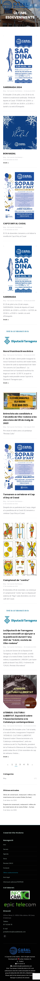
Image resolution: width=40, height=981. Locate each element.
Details (5, 163)
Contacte (6, 868)
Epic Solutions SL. (26, 959)
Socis (5, 858)
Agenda (5, 854)
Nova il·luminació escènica (18, 351)
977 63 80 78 (7, 924)
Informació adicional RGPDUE (13, 882)
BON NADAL (9, 153)
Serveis (5, 849)
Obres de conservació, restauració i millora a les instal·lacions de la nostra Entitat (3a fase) (19, 796)
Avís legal (6, 877)
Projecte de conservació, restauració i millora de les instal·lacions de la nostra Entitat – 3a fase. (19, 806)
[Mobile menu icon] (36, 5)
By (14, 91)
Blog (4, 91)
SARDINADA (9, 296)
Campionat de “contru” (16, 580)
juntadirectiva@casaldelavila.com (14, 932)
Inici (4, 844)
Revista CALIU (8, 863)
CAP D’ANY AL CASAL (14, 223)
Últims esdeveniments (10, 872)
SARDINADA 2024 (12, 87)
